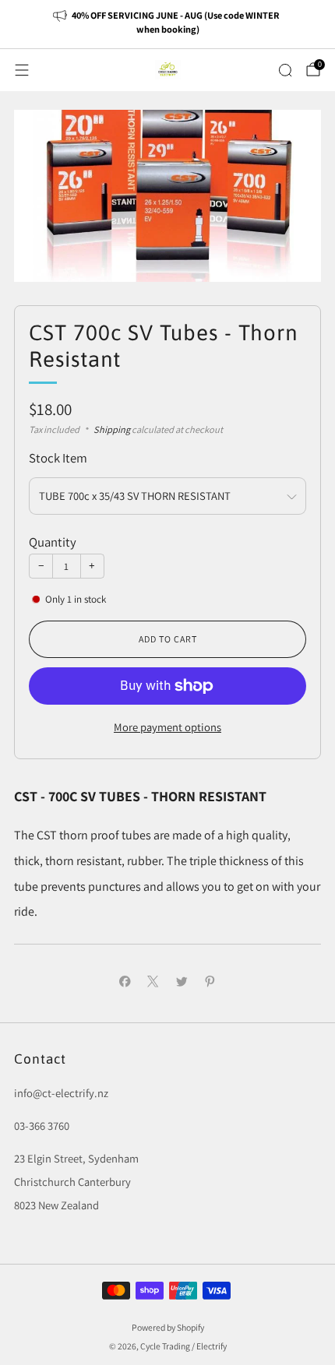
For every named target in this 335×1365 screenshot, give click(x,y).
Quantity (52, 542)
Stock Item (58, 457)
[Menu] (22, 70)
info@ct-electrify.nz (61, 1092)
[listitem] (168, 24)
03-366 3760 (41, 1125)
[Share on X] (153, 981)
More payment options (167, 726)
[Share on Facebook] (124, 981)
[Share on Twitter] (181, 981)
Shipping (111, 429)
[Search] (285, 70)
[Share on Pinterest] (210, 981)
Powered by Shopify (168, 1327)
